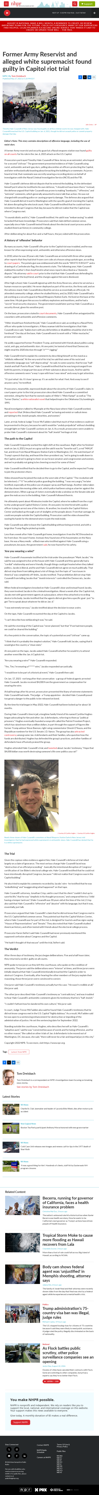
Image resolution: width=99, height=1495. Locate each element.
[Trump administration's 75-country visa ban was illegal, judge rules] (22, 1313)
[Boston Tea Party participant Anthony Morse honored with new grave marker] (11, 1128)
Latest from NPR (19, 1052)
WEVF (59, 1460)
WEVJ (59, 1464)
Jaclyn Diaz (47, 1366)
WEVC (59, 1458)
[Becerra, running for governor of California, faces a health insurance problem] (22, 1205)
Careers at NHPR (44, 1457)
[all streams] (95, 13)
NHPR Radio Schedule (42, 1451)
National (46, 1344)
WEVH (59, 1462)
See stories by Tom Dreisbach (33, 1086)
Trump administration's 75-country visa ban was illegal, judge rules (66, 1313)
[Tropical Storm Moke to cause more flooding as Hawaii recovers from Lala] (22, 1242)
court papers (13, 263)
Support (88, 4)
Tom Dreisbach (18, 76)
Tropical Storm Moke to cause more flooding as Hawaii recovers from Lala (68, 1239)
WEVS (59, 1472)
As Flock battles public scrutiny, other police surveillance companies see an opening (68, 1354)
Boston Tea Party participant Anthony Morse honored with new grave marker (55, 1127)
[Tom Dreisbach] (8, 1077)
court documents (48, 313)
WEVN (59, 1466)
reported (13, 412)
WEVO (59, 1468)
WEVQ (59, 1470)
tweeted (52, 748)
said (45, 544)
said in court (33, 273)
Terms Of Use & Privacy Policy (63, 1445)
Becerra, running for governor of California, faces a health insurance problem (68, 1202)
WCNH (59, 1456)
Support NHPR (20, 1422)
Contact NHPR (43, 1445)
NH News (24, 1104)
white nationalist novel (33, 399)
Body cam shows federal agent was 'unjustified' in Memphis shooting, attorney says (67, 1273)
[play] (7, 12)
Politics (45, 1304)
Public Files (61, 1451)
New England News (28, 1123)
